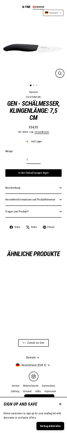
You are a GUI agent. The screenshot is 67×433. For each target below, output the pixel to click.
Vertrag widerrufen (50, 426)
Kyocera (33, 92)
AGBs (38, 391)
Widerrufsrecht (30, 385)
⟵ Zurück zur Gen (33, 342)
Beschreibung (12, 187)
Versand (27, 391)
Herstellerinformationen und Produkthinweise (30, 199)
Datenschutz (48, 385)
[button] (53, 13)
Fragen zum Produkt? (17, 211)
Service (15, 385)
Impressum (50, 391)
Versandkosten (41, 132)
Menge (9, 151)
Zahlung (15, 391)
